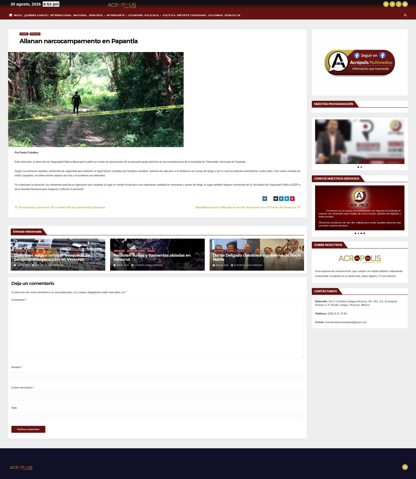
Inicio (18, 15)
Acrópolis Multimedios (49, 265)
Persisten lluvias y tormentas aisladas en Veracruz (152, 257)
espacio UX (232, 15)
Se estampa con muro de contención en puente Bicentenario (61, 207)
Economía (136, 15)
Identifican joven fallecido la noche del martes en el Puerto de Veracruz (246, 207)
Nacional (80, 15)
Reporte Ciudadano (191, 15)
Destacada (20, 251)
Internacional (61, 15)
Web (14, 408)
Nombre (16, 367)
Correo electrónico (22, 387)
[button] (405, 15)
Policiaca (152, 15)
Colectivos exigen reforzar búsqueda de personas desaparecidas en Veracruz (52, 257)
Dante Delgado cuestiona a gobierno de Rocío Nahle (257, 257)
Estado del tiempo (136, 251)
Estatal (23, 34)
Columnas (215, 15)
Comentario (18, 299)
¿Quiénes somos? (36, 15)
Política (169, 15)
